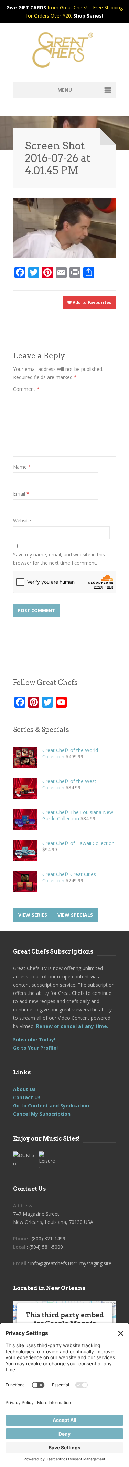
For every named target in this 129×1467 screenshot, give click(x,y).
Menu (64, 89)
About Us (24, 1089)
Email (21, 493)
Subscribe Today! (34, 1039)
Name (22, 467)
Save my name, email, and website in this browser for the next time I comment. (59, 558)
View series (32, 915)
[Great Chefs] (64, 52)
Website (22, 520)
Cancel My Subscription (42, 1114)
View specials (75, 915)
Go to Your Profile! (35, 1047)
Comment (26, 389)
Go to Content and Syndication (51, 1105)
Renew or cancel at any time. (71, 1026)
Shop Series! (88, 15)
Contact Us (27, 1097)
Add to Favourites (91, 302)
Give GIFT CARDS (26, 7)
